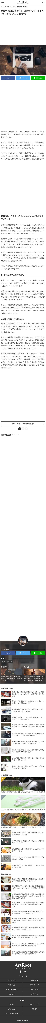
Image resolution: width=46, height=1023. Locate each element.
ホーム (3, 6)
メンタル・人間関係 (11, 989)
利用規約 (34, 1009)
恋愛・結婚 (11, 985)
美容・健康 (34, 980)
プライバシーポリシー (11, 1013)
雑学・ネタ (34, 994)
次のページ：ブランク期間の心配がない (23, 424)
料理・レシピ (34, 989)
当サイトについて (34, 1004)
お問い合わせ (11, 1009)
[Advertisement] (23, 29)
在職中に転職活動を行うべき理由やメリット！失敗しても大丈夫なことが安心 (23, 6)
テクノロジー (11, 994)
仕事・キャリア (11, 6)
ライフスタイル (11, 980)
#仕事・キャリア (7, 662)
